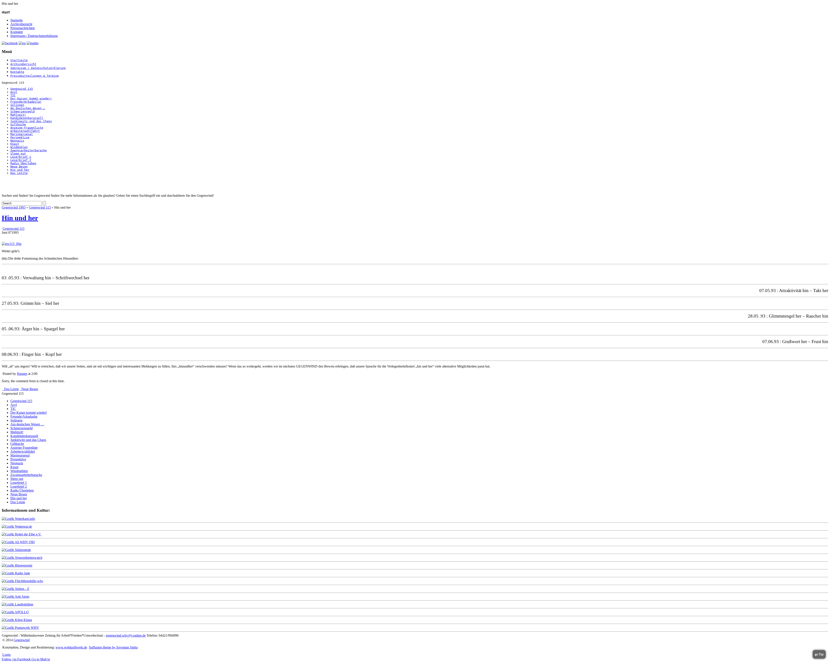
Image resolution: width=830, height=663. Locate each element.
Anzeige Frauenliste (26, 127)
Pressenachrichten (22, 28)
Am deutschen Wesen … (27, 108)
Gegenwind (22, 640)
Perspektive (19, 137)
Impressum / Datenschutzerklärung (34, 36)
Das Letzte (19, 173)
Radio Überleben (23, 163)
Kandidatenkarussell (26, 118)
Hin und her (19, 169)
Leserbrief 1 (20, 156)
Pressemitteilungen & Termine (34, 75)
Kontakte (16, 32)
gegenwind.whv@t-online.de (126, 635)
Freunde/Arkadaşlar (26, 101)
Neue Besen (19, 166)
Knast (14, 143)
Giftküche (18, 124)
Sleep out (18, 153)
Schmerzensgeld (22, 111)
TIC (13, 95)
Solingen (17, 105)
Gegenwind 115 (21, 88)
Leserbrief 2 (20, 160)
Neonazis (17, 140)
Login (6, 655)
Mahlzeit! (18, 114)
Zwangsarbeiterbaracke (28, 150)
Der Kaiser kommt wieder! (31, 98)
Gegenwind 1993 (14, 207)
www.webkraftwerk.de (71, 647)
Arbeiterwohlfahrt (25, 131)
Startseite (16, 20)
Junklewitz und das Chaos (31, 121)
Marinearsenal (21, 134)
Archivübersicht (21, 24)
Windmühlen (19, 147)
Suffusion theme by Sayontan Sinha (113, 647)
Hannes (22, 373)
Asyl (13, 92)
